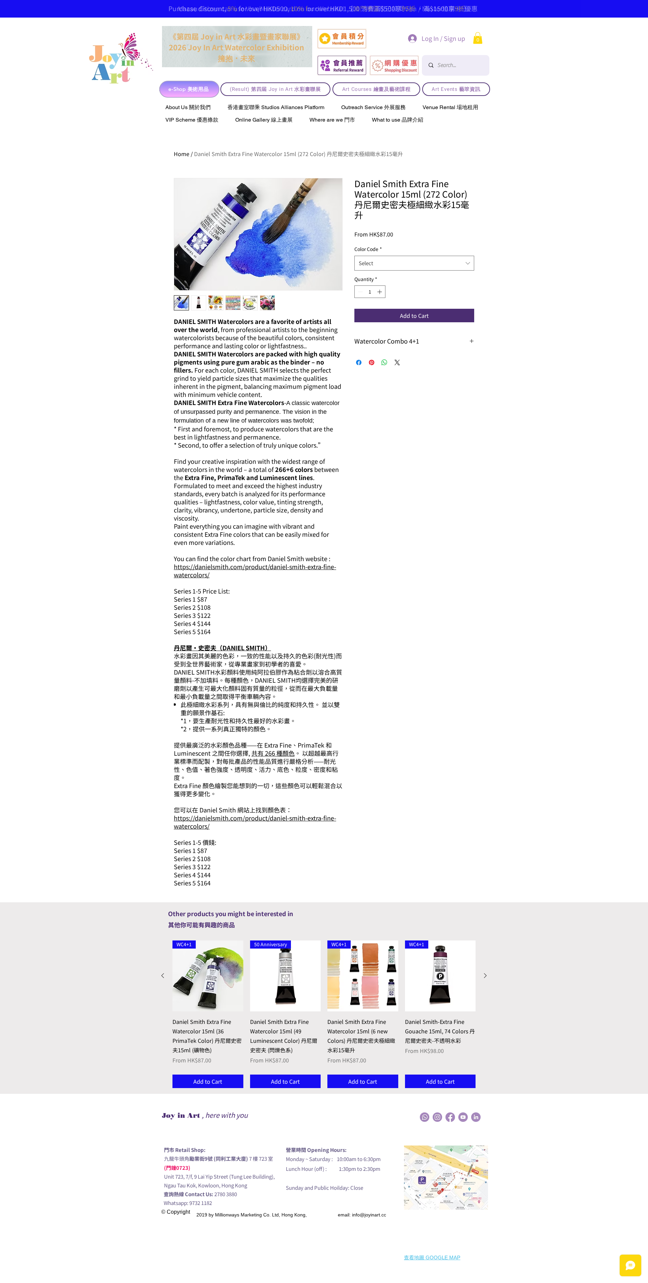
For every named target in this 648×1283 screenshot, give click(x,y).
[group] (324, 1014)
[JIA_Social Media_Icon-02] (424, 1117)
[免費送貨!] (305, 2)
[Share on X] (397, 362)
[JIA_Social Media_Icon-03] (476, 1117)
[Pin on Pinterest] (372, 362)
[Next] (564, 8)
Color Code (368, 249)
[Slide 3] (314, 2)
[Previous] (80, 8)
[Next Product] (485, 976)
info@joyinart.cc (369, 1214)
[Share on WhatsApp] (384, 362)
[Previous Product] (163, 976)
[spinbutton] (370, 292)
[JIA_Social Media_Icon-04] (437, 1117)
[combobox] (414, 263)
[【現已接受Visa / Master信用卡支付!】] (322, 2)
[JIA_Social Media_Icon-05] (463, 1117)
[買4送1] (339, 2)
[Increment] (380, 292)
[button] (478, 38)
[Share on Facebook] (359, 362)
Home (181, 154)
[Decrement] (359, 292)
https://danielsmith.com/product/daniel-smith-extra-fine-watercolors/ (255, 570)
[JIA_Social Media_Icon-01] (450, 1117)
